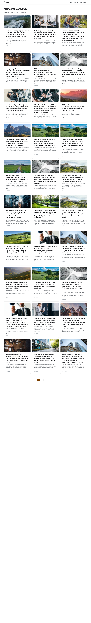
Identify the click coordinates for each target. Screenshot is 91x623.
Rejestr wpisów (74, 2)
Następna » (50, 379)
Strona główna (83, 2)
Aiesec (6, 2)
